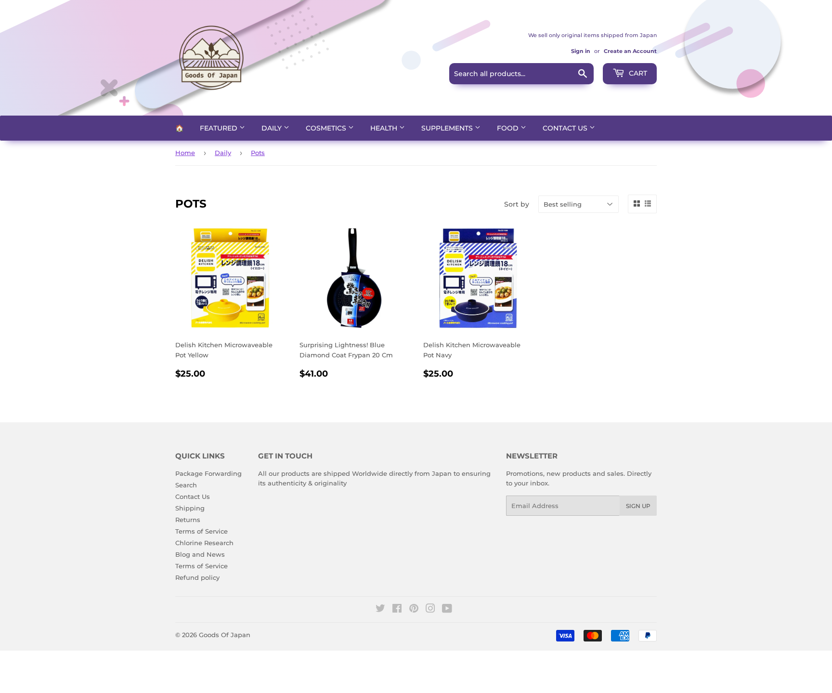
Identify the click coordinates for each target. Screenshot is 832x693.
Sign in (580, 51)
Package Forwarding (208, 473)
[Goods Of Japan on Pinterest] (414, 610)
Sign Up (638, 506)
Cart (637, 73)
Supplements (448, 128)
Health (384, 128)
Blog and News (200, 554)
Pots (258, 153)
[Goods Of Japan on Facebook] (397, 610)
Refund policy (197, 577)
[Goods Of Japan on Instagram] (430, 610)
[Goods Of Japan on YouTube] (447, 610)
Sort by (516, 204)
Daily (272, 128)
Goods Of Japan (224, 635)
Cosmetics (327, 128)
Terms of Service (201, 531)
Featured (219, 128)
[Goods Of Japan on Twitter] (380, 610)
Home (185, 153)
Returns (187, 519)
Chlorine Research (204, 543)
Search (186, 485)
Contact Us (566, 128)
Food (508, 128)
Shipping (190, 508)
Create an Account (630, 51)
